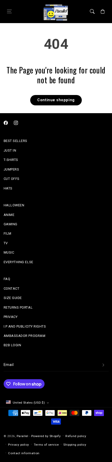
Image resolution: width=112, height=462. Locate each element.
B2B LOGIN (12, 345)
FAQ (7, 279)
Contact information (23, 453)
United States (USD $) (29, 402)
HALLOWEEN (14, 205)
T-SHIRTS (11, 160)
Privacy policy (18, 444)
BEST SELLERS (15, 141)
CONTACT (12, 288)
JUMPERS (11, 169)
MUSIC (9, 252)
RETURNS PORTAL (18, 307)
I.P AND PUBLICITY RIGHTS (25, 326)
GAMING (10, 224)
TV (6, 243)
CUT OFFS (12, 179)
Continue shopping (55, 100)
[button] (9, 11)
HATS (8, 188)
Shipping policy (74, 444)
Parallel (22, 436)
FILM (7, 233)
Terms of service (46, 444)
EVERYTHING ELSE (18, 262)
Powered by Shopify (46, 436)
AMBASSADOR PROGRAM (25, 336)
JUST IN (10, 150)
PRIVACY (11, 317)
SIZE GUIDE (13, 298)
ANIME (9, 215)
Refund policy (75, 436)
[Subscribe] (103, 365)
